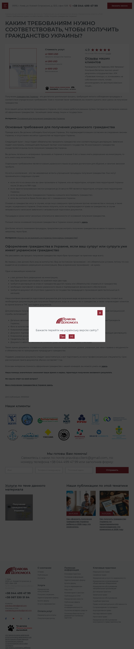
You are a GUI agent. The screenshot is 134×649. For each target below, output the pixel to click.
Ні (71, 336)
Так (62, 336)
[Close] (100, 312)
